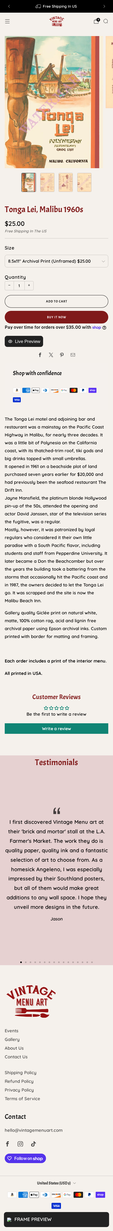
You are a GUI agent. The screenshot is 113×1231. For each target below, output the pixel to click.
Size (9, 248)
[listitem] (56, 6)
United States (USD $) (54, 1183)
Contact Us (16, 1056)
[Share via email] (73, 355)
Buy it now (56, 317)
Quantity (15, 277)
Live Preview (27, 341)
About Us (14, 1048)
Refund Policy (19, 1081)
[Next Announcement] (104, 6)
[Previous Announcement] (9, 6)
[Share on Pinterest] (62, 355)
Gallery (12, 1039)
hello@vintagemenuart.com (34, 1130)
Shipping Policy (21, 1072)
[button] (21, 962)
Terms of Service (22, 1098)
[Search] (105, 21)
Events (11, 1030)
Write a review (56, 728)
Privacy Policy (19, 1090)
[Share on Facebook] (40, 355)
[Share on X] (51, 355)
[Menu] (7, 21)
